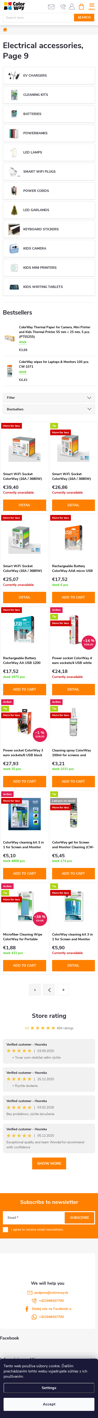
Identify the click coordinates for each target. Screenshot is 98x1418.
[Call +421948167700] (63, 7)
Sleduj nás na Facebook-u (51, 1309)
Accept (49, 1404)
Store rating (49, 1016)
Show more (49, 1163)
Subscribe (79, 1217)
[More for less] (24, 446)
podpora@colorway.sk (51, 1292)
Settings (49, 1387)
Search (84, 17)
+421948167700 (51, 1300)
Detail (24, 505)
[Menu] (91, 6)
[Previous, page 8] (49, 989)
